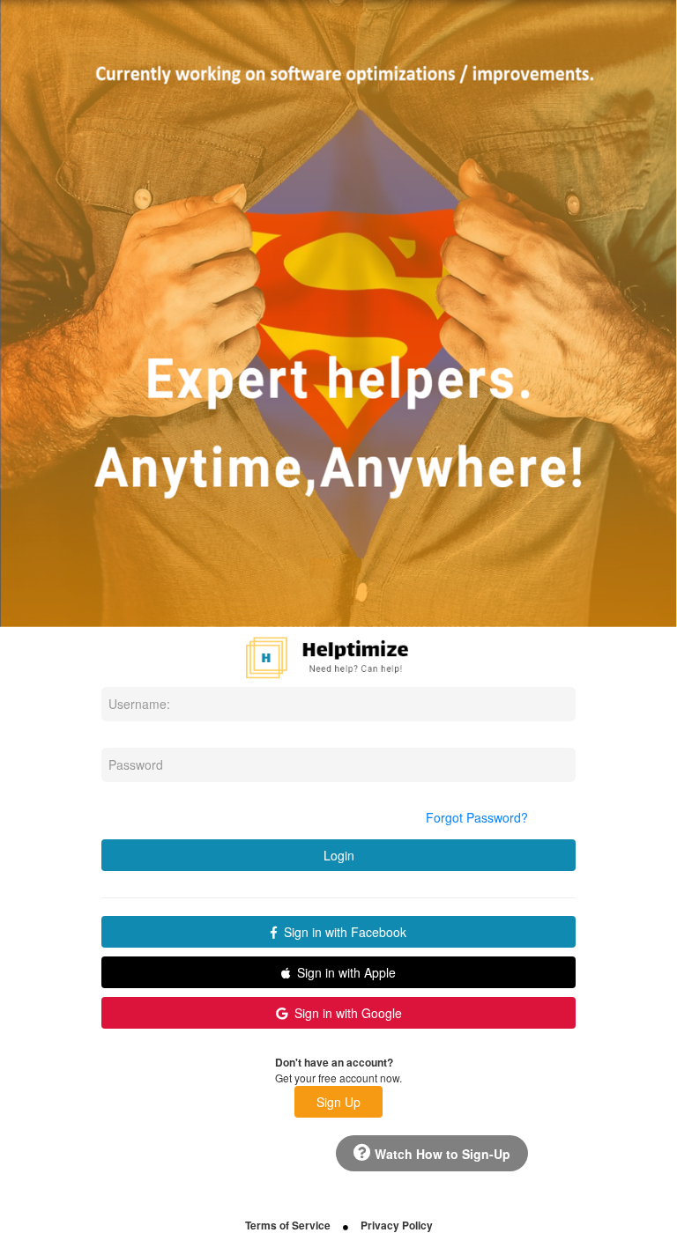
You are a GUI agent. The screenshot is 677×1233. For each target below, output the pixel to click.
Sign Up (338, 1102)
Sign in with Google (344, 1013)
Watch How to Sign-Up (440, 1154)
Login (339, 855)
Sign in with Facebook (341, 932)
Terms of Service (288, 1225)
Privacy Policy (397, 1225)
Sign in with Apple (343, 972)
